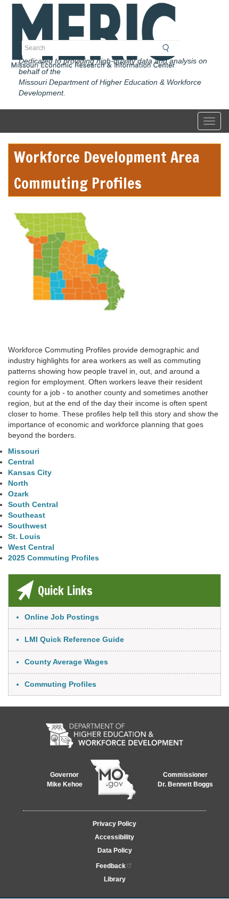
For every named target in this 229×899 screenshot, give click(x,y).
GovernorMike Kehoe (65, 779)
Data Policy (114, 850)
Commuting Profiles (60, 684)
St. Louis (24, 536)
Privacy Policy (114, 824)
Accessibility (114, 837)
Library (115, 879)
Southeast (26, 515)
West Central (31, 547)
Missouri (23, 451)
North (18, 483)
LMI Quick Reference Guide (74, 639)
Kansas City (30, 472)
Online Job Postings (61, 617)
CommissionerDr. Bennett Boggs (185, 779)
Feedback (111, 866)
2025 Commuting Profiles (53, 557)
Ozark (18, 493)
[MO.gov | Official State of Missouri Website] (113, 779)
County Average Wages (66, 661)
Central (21, 461)
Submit (168, 48)
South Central (33, 504)
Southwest (27, 525)
